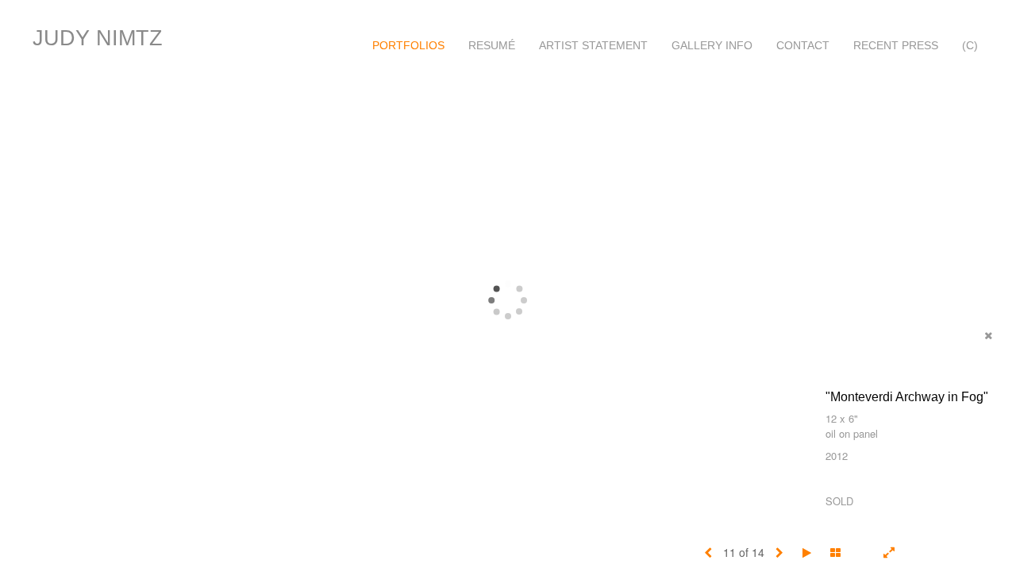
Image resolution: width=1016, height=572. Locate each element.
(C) (970, 45)
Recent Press (895, 45)
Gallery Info (712, 45)
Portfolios (408, 45)
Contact (802, 45)
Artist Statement (593, 45)
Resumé (491, 45)
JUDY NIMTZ (98, 38)
